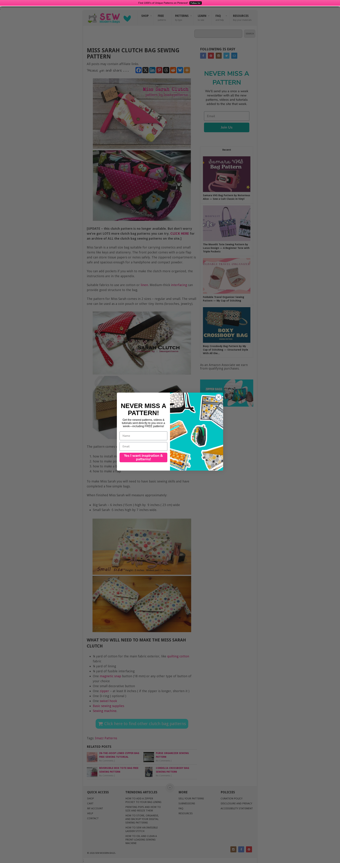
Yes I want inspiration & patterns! (143, 457)
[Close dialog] (219, 397)
